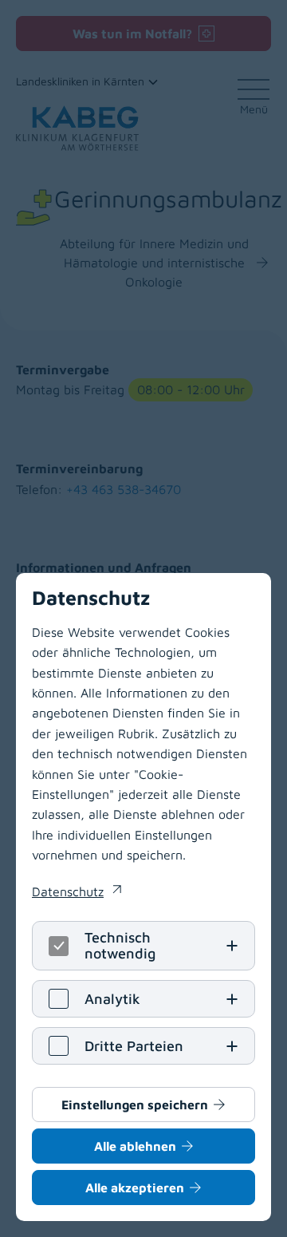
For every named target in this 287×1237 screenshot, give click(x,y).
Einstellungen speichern (134, 1104)
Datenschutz (76, 893)
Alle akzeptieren (134, 1187)
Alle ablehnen (135, 1146)
